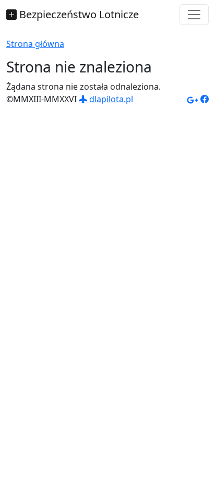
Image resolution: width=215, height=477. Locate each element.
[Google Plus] (193, 99)
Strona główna (35, 44)
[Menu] (194, 14)
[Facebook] (204, 99)
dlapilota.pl (110, 99)
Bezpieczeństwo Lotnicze (78, 14)
